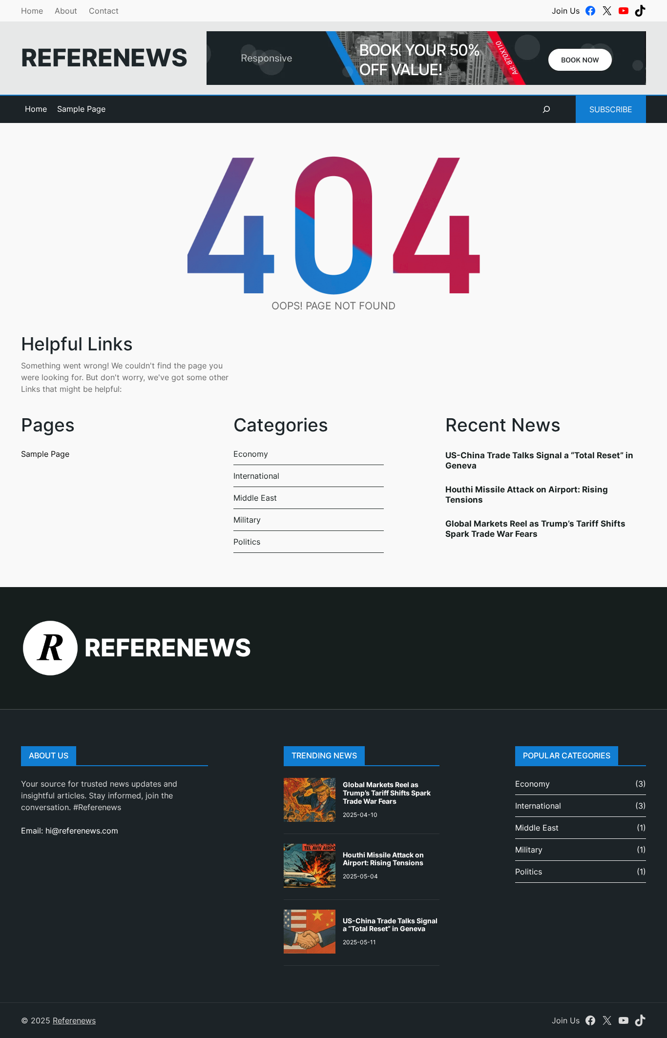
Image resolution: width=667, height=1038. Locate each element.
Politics (246, 542)
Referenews (104, 57)
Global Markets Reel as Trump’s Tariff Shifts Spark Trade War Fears (535, 528)
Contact (104, 11)
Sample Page (81, 109)
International (256, 476)
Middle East (255, 498)
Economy (250, 454)
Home (32, 11)
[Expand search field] (546, 109)
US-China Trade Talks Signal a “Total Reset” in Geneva (539, 460)
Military (247, 520)
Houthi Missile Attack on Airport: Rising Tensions (526, 494)
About (66, 11)
